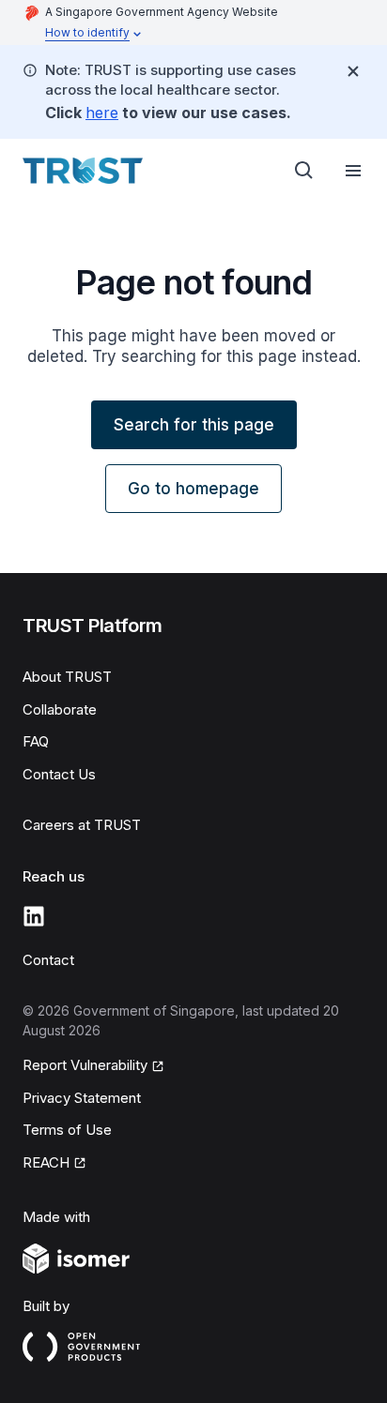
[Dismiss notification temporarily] (353, 71)
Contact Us (59, 774)
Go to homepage (193, 488)
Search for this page (194, 424)
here (101, 112)
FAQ (36, 741)
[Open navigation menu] (353, 170)
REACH (46, 1162)
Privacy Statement (82, 1098)
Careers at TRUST (82, 825)
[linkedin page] (34, 916)
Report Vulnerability (85, 1065)
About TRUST (67, 677)
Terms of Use (67, 1130)
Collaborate (60, 709)
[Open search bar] (304, 170)
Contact (48, 960)
